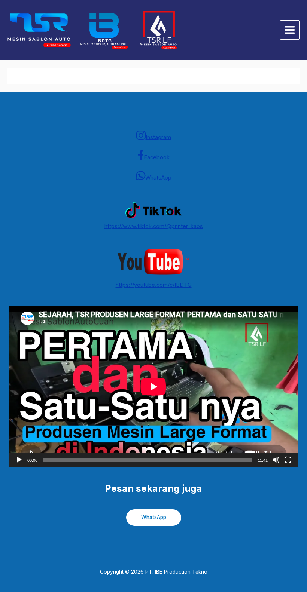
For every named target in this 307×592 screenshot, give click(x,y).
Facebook (157, 157)
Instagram (158, 137)
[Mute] (276, 460)
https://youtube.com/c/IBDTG (154, 285)
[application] (153, 386)
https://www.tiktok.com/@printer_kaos (153, 226)
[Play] (19, 460)
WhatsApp (158, 177)
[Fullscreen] (288, 460)
